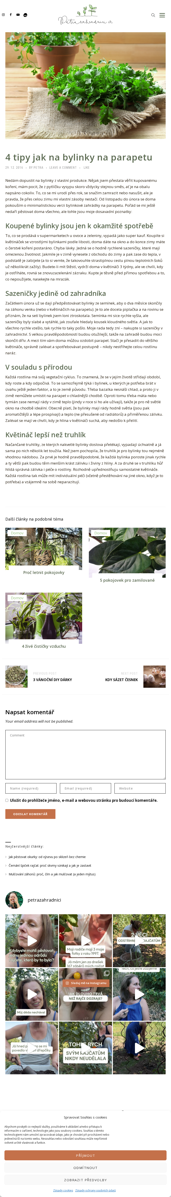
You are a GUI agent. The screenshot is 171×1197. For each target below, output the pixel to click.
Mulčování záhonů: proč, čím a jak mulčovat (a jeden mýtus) (52, 874)
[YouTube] (18, 14)
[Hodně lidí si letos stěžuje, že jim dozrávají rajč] (31, 994)
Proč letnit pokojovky (44, 572)
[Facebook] (10, 14)
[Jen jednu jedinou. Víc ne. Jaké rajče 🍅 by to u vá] (31, 940)
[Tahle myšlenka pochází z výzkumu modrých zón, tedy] (139, 1048)
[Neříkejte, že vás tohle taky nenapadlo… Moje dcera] (139, 994)
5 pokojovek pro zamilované (127, 580)
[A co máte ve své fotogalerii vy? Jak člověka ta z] (85, 940)
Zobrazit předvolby (85, 1180)
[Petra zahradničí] (85, 14)
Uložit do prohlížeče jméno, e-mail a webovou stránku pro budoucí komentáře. (84, 800)
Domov (17, 532)
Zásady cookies (63, 1190)
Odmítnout (85, 1167)
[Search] (153, 15)
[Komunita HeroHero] (25, 14)
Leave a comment (63, 167)
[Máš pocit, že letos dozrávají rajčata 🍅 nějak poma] (85, 994)
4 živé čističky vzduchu (44, 646)
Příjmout (85, 1155)
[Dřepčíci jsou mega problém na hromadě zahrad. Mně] (31, 1048)
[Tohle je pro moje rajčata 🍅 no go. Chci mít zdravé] (85, 1048)
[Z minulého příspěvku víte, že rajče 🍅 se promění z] (139, 940)
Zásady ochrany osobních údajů (95, 1190)
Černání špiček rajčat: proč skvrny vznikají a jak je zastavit (50, 865)
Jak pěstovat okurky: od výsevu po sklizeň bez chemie (47, 857)
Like (87, 167)
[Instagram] (3, 14)
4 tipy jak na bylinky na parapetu (79, 157)
